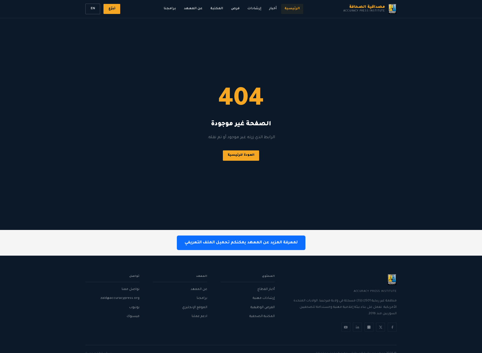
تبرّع (112, 9)
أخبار (273, 9)
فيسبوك (133, 316)
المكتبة (216, 9)
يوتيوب (134, 307)
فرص (235, 9)
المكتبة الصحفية (262, 316)
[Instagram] (369, 327)
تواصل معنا (130, 289)
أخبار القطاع (266, 289)
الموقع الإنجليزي (194, 307)
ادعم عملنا (199, 316)
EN (93, 9)
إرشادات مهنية (264, 298)
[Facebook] (392, 327)
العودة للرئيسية (241, 155)
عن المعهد (193, 9)
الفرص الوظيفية (262, 307)
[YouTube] (345, 327)
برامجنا (170, 9)
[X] (380, 327)
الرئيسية (292, 9)
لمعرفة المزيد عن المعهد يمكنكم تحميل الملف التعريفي (241, 243)
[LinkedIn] (357, 327)
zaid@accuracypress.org (119, 298)
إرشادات (254, 9)
